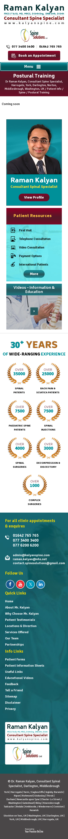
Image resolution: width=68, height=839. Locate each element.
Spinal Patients (19, 380)
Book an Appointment (37, 55)
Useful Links (14, 672)
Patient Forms (15, 659)
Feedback (11, 684)
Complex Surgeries (34, 492)
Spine (22, 92)
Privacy (10, 709)
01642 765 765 (50, 46)
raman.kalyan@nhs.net (30, 559)
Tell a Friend (14, 690)
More (34, 274)
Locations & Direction (21, 626)
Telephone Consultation (35, 239)
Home (9, 601)
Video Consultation (31, 247)
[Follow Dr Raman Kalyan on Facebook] (10, 584)
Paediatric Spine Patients (20, 418)
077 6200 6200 (26, 545)
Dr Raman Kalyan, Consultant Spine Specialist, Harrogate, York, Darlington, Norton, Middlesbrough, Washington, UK (34, 85)
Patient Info (54, 89)
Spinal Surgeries (19, 455)
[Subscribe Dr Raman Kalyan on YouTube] (20, 584)
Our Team (11, 638)
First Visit (25, 230)
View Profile (34, 197)
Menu (28, 66)
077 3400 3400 (23, 46)
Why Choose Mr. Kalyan (22, 614)
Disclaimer (13, 703)
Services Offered (16, 632)
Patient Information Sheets (24, 666)
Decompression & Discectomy (48, 455)
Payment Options (30, 256)
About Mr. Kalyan (17, 607)
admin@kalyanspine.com (31, 555)
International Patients (33, 264)
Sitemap (11, 696)
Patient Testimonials (20, 620)
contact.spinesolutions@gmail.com (39, 563)
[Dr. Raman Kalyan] (34, 14)
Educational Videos (19, 678)
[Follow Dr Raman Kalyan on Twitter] (30, 584)
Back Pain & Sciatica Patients (47, 380)
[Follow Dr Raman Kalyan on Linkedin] (41, 584)
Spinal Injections (48, 418)
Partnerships (14, 644)
